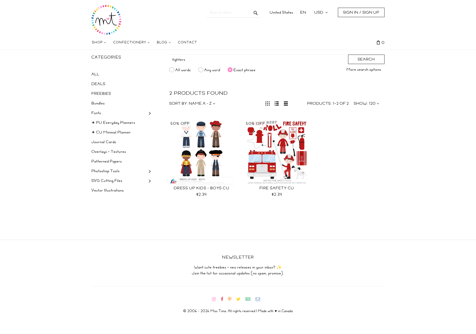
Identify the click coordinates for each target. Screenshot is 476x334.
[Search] (256, 12)
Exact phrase (245, 70)
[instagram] (216, 299)
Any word (212, 70)
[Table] (286, 103)
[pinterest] (231, 299)
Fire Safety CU (277, 188)
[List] (277, 103)
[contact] (260, 299)
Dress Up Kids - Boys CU (202, 188)
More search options (364, 69)
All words (183, 70)
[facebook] (224, 299)
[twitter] (240, 299)
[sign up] (250, 299)
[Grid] (268, 103)
